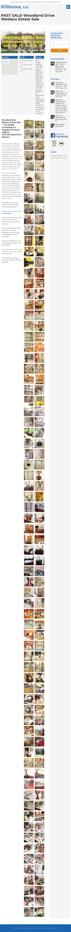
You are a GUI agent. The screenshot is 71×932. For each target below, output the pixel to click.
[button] (68, 7)
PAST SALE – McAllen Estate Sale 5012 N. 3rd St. (60, 118)
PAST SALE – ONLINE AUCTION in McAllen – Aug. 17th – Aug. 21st (61, 85)
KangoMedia (55, 928)
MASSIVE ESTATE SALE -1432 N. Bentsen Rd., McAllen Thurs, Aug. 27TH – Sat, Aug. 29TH (61, 67)
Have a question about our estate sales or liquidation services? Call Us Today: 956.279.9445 (36, 2)
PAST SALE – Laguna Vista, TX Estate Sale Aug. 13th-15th (61, 94)
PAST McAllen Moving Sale (60, 125)
